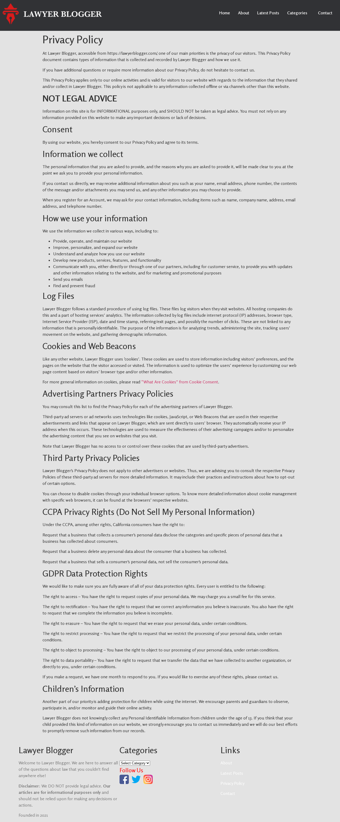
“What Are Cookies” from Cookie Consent (179, 381)
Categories (297, 12)
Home (224, 12)
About (243, 12)
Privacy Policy (232, 783)
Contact (325, 12)
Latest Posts (268, 12)
